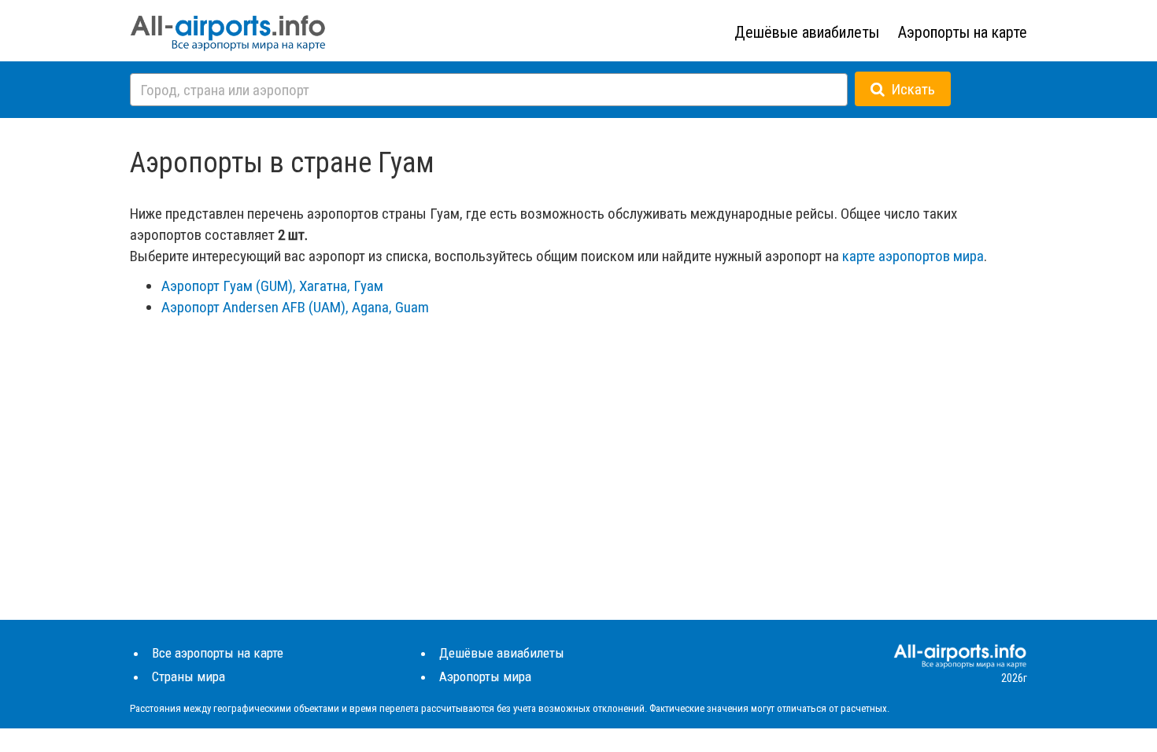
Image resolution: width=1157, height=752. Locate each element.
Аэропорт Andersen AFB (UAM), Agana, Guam (295, 307)
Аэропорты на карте (962, 32)
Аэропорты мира (485, 676)
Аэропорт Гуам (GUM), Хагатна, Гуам (272, 286)
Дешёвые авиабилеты (806, 32)
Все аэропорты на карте (217, 653)
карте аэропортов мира (913, 256)
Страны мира (188, 676)
